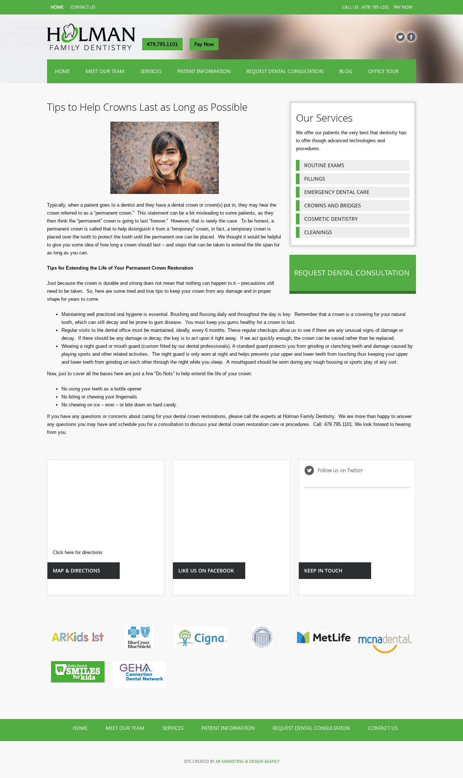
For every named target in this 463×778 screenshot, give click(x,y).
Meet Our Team (105, 71)
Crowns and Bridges (332, 205)
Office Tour (383, 71)
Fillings (314, 178)
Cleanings (318, 232)
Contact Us (83, 7)
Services (150, 71)
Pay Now (403, 7)
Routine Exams (324, 165)
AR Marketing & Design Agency (248, 761)
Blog (345, 71)
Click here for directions (77, 552)
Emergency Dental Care (336, 192)
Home (57, 7)
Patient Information (203, 71)
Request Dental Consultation (284, 71)
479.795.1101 (162, 44)
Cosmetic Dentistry (331, 218)
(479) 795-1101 (375, 7)
